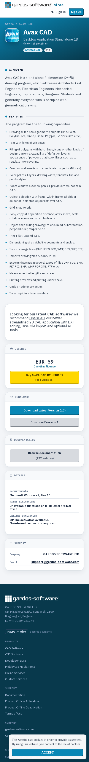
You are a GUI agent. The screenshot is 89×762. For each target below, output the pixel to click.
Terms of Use (13, 713)
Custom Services (16, 679)
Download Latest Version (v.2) (44, 410)
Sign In (61, 12)
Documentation (15, 695)
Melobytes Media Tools (20, 667)
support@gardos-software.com (55, 562)
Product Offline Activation (22, 701)
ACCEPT (47, 752)
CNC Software (14, 654)
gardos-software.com (19, 729)
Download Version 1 (44, 422)
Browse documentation (44, 455)
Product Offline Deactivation (23, 707)
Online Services (15, 673)
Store (9, 23)
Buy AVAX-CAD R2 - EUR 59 (44, 377)
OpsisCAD (37, 318)
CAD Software (14, 648)
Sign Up (76, 12)
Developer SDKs (16, 660)
